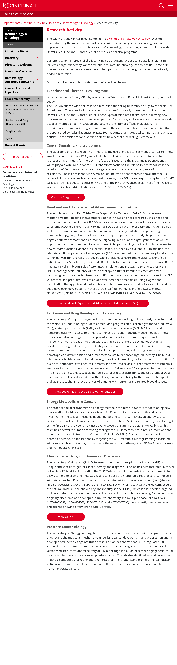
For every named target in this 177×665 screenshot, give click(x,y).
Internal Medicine (34, 23)
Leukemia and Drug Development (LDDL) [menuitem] (17, 122)
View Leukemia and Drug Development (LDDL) (85, 391)
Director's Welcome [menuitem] (18, 64)
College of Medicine (18, 13)
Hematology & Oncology (78, 23)
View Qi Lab (65, 517)
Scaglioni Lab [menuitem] (13, 131)
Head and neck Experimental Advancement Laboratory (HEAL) (97, 303)
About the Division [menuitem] (18, 51)
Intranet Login (22, 156)
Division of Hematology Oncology (128, 38)
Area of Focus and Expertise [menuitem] (17, 90)
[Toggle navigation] (170, 5)
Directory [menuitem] (11, 58)
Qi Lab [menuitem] (9, 138)
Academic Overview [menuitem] (18, 71)
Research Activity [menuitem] (17, 99)
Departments (12, 23)
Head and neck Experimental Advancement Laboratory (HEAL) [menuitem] (22, 109)
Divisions (54, 23)
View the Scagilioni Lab (66, 197)
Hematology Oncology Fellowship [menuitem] (19, 80)
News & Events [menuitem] (15, 145)
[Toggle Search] (161, 5)
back (10, 44)
